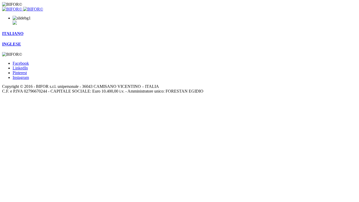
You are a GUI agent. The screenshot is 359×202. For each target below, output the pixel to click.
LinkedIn (20, 68)
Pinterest (20, 72)
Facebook (21, 63)
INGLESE (11, 44)
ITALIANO (12, 33)
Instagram (21, 77)
